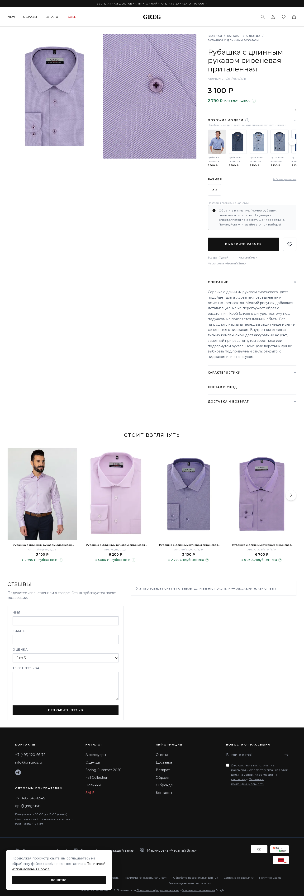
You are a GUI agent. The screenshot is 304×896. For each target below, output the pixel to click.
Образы (30, 17)
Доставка (164, 762)
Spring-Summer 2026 (103, 770)
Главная (215, 36)
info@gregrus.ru (28, 762)
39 (214, 190)
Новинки (93, 785)
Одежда (253, 36)
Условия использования (198, 890)
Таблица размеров (284, 179)
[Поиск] (262, 16)
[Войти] (273, 16)
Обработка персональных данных (195, 877)
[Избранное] (283, 16)
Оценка (20, 649)
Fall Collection (97, 777)
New (11, 17)
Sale (72, 17)
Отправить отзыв (65, 710)
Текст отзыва (26, 668)
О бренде (164, 785)
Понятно (59, 880)
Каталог (53, 17)
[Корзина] (294, 16)
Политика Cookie (270, 877)
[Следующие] (292, 141)
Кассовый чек (247, 257)
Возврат (163, 770)
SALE (90, 793)
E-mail (19, 631)
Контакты (164, 793)
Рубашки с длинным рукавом (233, 40)
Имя (17, 612)
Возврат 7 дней (218, 257)
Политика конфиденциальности (146, 877)
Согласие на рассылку (238, 877)
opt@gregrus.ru (28, 806)
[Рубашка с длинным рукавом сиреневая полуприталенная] (42, 494)
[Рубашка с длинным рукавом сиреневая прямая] (115, 494)
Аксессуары (96, 755)
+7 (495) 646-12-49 (30, 798)
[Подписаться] (286, 754)
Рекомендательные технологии (189, 883)
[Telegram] (18, 772)
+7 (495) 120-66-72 (30, 755)
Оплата (162, 755)
